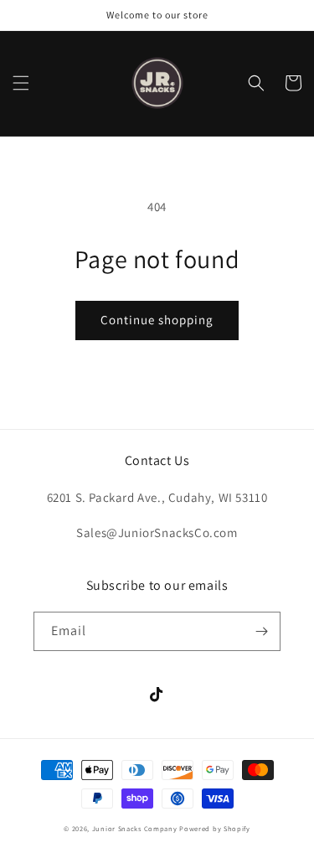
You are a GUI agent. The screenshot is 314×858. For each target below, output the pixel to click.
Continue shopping (157, 320)
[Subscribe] (261, 631)
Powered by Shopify (214, 828)
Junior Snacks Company (135, 828)
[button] (21, 83)
